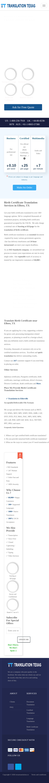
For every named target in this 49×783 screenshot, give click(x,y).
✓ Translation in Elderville (17, 399)
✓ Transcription (12, 535)
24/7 (15, 361)
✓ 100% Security (12, 484)
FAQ (11, 707)
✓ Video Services (12, 556)
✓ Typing (9, 552)
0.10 (11, 167)
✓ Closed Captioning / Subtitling (10, 545)
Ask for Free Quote (23, 107)
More (38, 384)
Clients (12, 702)
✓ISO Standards (12, 467)
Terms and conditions (38, 775)
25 (24, 167)
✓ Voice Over (11, 539)
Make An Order (24, 187)
